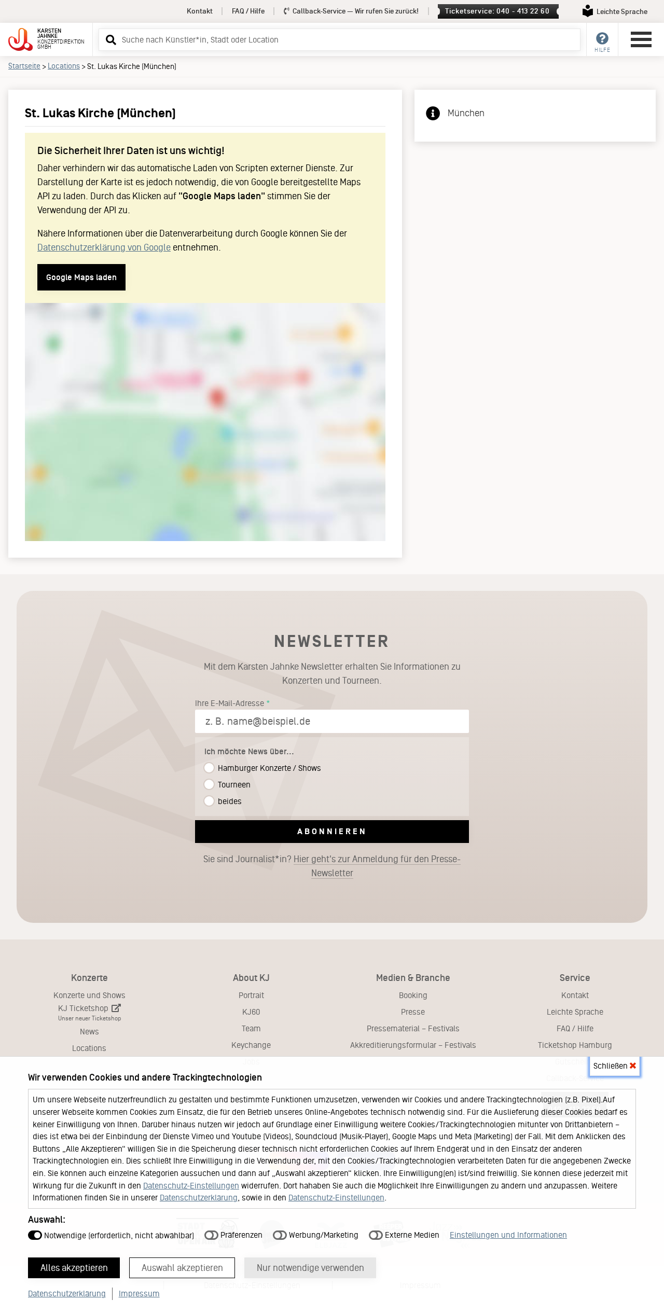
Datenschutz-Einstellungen (191, 1185)
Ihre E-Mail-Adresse (229, 703)
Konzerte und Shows (89, 995)
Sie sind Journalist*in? (332, 866)
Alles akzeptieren (74, 1268)
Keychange (251, 1045)
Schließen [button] (611, 1065)
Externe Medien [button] (411, 1234)
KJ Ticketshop (89, 1013)
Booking (413, 995)
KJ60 (251, 1011)
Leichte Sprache (575, 1011)
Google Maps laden (81, 277)
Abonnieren (332, 831)
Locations (64, 66)
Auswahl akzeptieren (182, 1268)
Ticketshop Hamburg (575, 1045)
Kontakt (200, 11)
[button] (109, 39)
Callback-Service (355, 11)
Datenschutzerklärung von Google (104, 247)
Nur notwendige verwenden (310, 1268)
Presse (413, 1011)
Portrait (251, 995)
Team (251, 1028)
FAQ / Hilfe (248, 11)
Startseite (24, 66)
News (89, 1031)
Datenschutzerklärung (199, 1197)
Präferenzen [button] (240, 1234)
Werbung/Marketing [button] (322, 1234)
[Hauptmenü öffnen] (641, 39)
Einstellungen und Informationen (508, 1234)
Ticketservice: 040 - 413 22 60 (497, 11)
